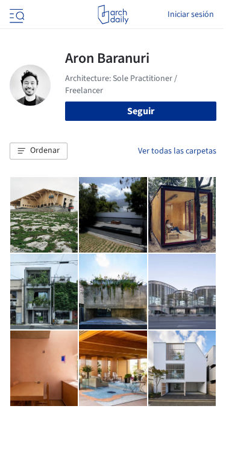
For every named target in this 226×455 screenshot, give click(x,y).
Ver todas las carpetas (177, 151)
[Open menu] (15, 14)
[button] (38, 151)
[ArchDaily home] (113, 14)
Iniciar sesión (191, 14)
